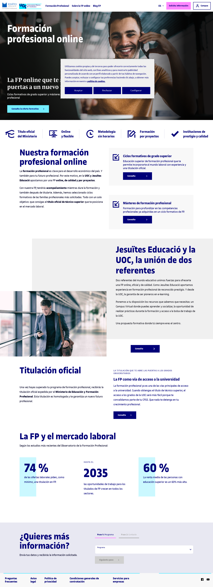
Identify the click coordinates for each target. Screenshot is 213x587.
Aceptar (78, 90)
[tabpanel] (144, 554)
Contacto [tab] (129, 534)
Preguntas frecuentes (11, 580)
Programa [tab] (105, 534)
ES (160, 5)
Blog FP (97, 5)
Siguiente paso (106, 559)
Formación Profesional (57, 5)
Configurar (136, 90)
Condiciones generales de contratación (84, 580)
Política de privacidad (50, 580)
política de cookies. (96, 81)
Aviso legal (33, 580)
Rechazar (107, 90)
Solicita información (178, 5)
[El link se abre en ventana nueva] (202, 580)
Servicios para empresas (121, 580)
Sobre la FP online (81, 5)
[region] (107, 79)
